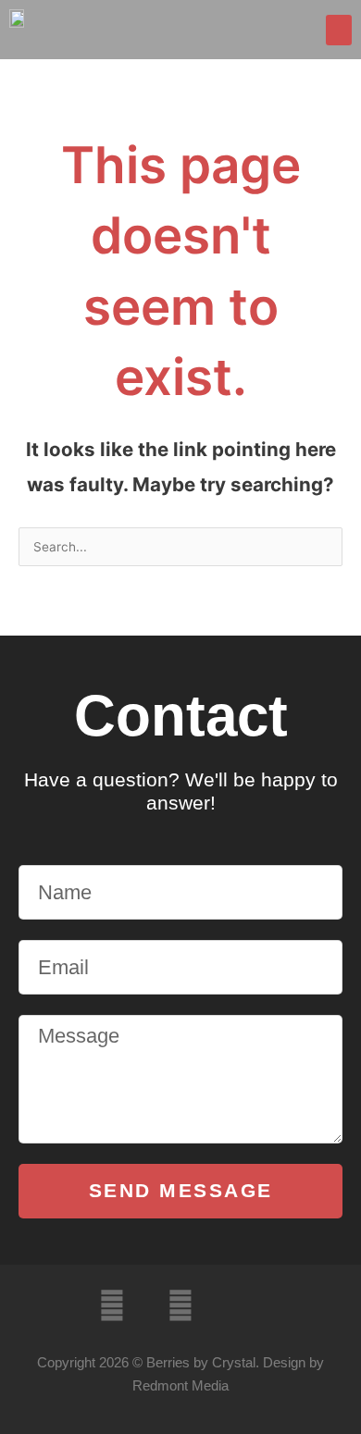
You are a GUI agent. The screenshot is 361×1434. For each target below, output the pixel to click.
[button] (339, 30)
